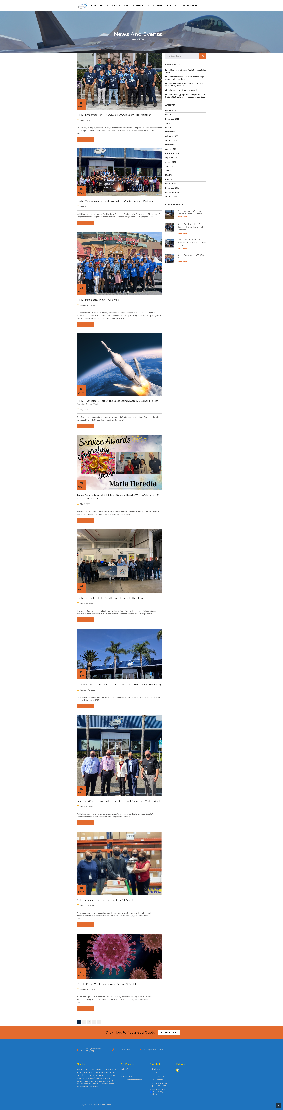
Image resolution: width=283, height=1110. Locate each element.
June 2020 (169, 170)
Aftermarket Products (189, 5)
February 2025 (171, 110)
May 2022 (169, 127)
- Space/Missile (127, 1076)
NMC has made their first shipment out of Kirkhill (105, 900)
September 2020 (172, 157)
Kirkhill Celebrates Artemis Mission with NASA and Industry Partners (115, 201)
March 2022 (170, 132)
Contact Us (170, 5)
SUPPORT (140, 5)
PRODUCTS (115, 5)
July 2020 (169, 166)
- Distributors (155, 1069)
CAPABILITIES (128, 5)
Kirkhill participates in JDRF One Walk (98, 300)
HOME (94, 5)
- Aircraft (125, 1069)
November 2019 (172, 192)
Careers (151, 5)
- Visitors (153, 1073)
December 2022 (172, 119)
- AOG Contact (156, 1080)
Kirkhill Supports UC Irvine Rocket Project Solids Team (185, 71)
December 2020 (172, 153)
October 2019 (171, 196)
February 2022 (171, 136)
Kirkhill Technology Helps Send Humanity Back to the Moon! (110, 598)
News (159, 5)
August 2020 (170, 162)
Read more (85, 139)
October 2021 (171, 140)
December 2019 (172, 188)
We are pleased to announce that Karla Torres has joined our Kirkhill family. (119, 684)
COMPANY (103, 5)
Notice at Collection (158, 1089)
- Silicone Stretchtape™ (131, 1080)
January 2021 (170, 149)
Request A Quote (168, 1032)
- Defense (125, 1073)
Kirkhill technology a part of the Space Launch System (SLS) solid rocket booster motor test (185, 95)
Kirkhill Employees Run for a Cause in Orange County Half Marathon (114, 115)
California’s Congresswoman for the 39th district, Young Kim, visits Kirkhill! (118, 801)
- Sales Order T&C (157, 1076)
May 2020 (169, 175)
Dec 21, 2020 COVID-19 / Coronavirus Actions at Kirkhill (106, 984)
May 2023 (169, 114)
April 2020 (169, 179)
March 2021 (170, 145)
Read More (182, 217)
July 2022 (169, 123)
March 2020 (170, 183)
